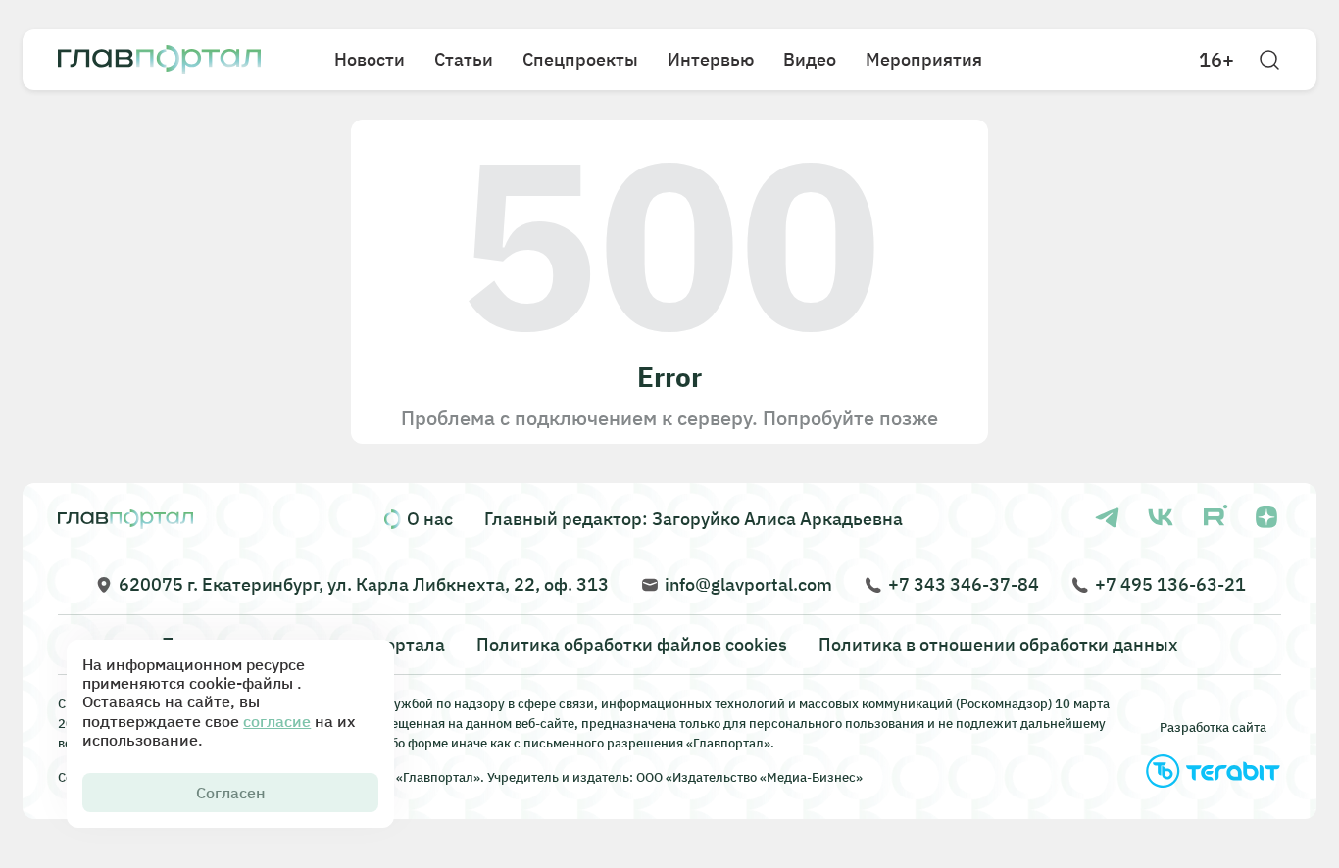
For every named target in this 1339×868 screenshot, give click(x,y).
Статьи (463, 59)
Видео (809, 59)
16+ (1216, 60)
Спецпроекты (580, 59)
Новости (369, 59)
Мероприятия (924, 59)
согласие (277, 721)
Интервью (711, 59)
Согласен (231, 792)
